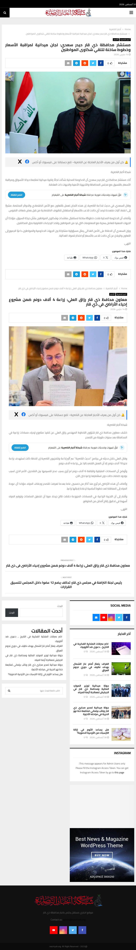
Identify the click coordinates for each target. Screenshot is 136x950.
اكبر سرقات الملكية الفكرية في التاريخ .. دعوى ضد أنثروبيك (91, 645)
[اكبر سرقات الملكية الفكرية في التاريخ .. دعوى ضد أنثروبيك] (121, 648)
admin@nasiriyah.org (74, 919)
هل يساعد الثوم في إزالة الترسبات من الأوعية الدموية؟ (91, 731)
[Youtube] (54, 930)
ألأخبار (116, 39)
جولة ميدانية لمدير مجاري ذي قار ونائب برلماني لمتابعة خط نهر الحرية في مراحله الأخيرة (91, 710)
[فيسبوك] (27, 162)
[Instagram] (63, 930)
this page (119, 772)
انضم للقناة (16, 195)
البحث (60, 606)
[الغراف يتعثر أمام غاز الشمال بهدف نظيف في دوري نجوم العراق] (121, 668)
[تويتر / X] (20, 162)
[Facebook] (82, 930)
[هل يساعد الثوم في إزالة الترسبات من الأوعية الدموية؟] (121, 734)
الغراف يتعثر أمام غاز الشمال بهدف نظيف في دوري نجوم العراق (91, 667)
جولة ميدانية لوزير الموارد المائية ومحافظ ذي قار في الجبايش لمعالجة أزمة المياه (91, 688)
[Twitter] (73, 930)
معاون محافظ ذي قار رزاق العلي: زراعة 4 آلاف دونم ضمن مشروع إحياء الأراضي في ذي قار (68, 565)
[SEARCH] (9, 690)
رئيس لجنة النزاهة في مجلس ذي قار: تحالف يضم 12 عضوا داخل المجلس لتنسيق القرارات (66, 585)
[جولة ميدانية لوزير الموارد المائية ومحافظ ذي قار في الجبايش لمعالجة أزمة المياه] (121, 690)
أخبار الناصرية (125, 39)
